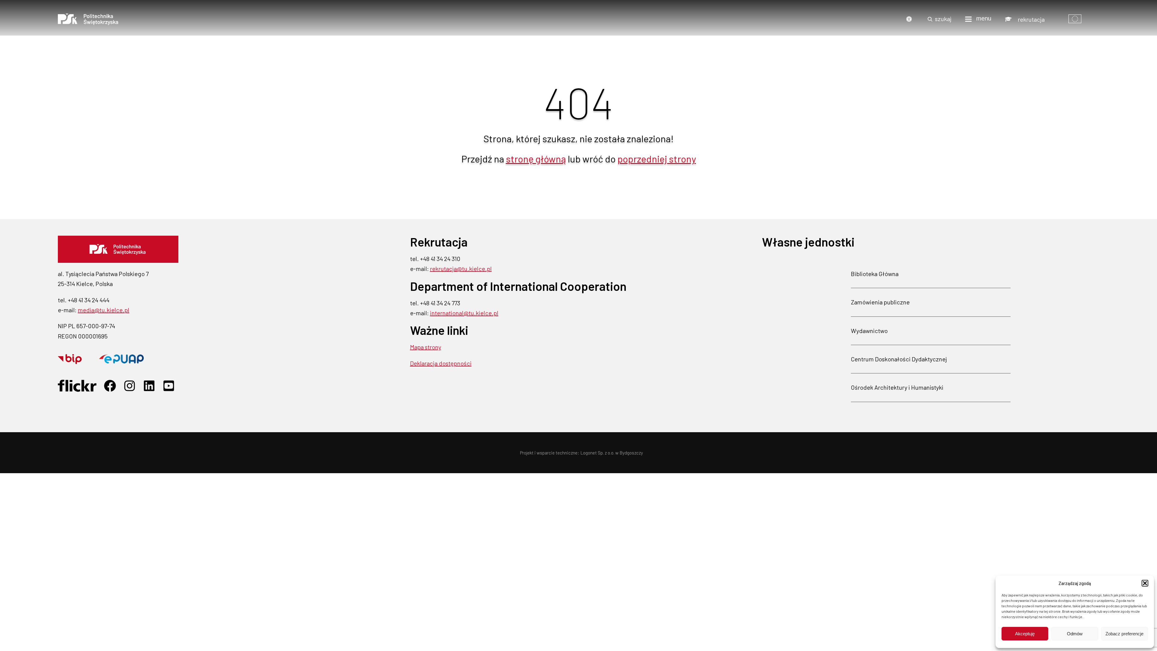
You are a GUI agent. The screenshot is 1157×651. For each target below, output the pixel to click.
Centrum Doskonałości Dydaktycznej (899, 359)
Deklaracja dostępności (441, 363)
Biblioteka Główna (874, 273)
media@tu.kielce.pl (103, 309)
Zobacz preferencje (1124, 633)
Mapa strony (425, 347)
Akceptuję (1025, 633)
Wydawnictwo (869, 330)
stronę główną (536, 158)
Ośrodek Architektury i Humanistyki (897, 387)
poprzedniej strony (656, 158)
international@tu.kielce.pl (464, 312)
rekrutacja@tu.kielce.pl (461, 268)
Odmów (1075, 633)
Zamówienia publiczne (880, 302)
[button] (1145, 583)
